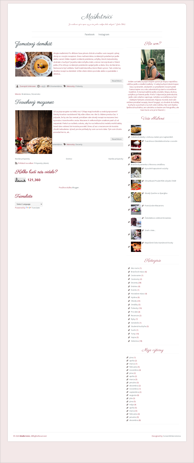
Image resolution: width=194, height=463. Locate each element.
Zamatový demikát (33, 44)
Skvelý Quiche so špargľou (156, 193)
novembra (133, 370)
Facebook (90, 34)
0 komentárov (56, 86)
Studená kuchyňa (138, 326)
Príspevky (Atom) (41, 163)
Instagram (103, 34)
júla (131, 398)
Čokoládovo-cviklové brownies (158, 218)
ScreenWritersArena (172, 436)
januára (132, 382)
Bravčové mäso (137, 272)
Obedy (134, 301)
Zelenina (135, 341)
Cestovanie (136, 275)
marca (132, 364)
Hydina (134, 297)
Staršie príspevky (115, 158)
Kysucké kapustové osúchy (156, 168)
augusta (132, 395)
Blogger (75, 187)
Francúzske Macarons (154, 206)
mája (131, 405)
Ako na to (135, 268)
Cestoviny (135, 279)
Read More (117, 81)
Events (134, 290)
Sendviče (135, 323)
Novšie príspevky (22, 158)
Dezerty (79, 144)
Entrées (134, 286)
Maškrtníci (97, 17)
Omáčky (134, 305)
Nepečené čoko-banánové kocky (159, 243)
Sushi (133, 330)
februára (133, 367)
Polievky (79, 86)
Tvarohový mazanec (34, 102)
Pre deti (134, 312)
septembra (134, 392)
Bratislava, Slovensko (31, 94)
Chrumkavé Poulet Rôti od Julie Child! (160, 181)
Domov (69, 158)
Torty (133, 334)
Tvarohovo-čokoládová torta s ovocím (161, 141)
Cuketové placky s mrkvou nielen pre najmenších (152, 137)
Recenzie (135, 315)
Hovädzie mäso (137, 294)
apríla (131, 361)
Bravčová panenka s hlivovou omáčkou (148, 164)
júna (131, 357)
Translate (36, 207)
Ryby (133, 319)
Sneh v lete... (150, 230)
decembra (133, 386)
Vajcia (133, 337)
